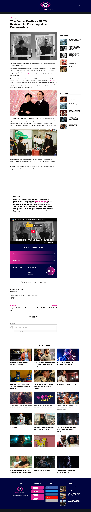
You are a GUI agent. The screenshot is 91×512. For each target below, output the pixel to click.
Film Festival (34, 282)
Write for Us (12, 510)
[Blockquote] (21, 331)
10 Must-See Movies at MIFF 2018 (66, 384)
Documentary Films (26, 282)
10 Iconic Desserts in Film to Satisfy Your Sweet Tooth (74, 98)
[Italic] (17, 331)
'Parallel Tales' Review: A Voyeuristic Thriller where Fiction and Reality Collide (74, 488)
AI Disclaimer (23, 510)
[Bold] (15, 331)
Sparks (29, 73)
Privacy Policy (18, 510)
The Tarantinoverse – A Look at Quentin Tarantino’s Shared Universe (75, 68)
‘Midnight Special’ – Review (42, 470)
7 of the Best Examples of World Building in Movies (75, 40)
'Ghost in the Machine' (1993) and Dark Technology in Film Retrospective (67, 407)
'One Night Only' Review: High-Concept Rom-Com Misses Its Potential (74, 494)
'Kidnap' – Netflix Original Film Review (74, 125)
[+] (22, 331)
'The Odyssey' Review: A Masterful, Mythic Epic (74, 501)
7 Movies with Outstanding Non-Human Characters (73, 118)
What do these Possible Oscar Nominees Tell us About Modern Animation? (20, 386)
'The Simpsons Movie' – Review (43, 448)
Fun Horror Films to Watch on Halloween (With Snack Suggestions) (74, 61)
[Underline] (19, 331)
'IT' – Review (13, 427)
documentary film (53, 80)
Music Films (42, 282)
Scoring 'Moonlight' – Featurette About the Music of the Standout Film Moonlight (20, 450)
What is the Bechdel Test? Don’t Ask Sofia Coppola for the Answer (74, 48)
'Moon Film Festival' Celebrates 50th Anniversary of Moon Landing (74, 55)
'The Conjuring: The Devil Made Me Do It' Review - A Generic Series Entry (67, 429)
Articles (12, 298)
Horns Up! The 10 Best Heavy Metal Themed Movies (74, 111)
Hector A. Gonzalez (14, 30)
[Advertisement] (33, 181)
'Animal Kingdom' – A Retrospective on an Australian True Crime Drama (44, 364)
